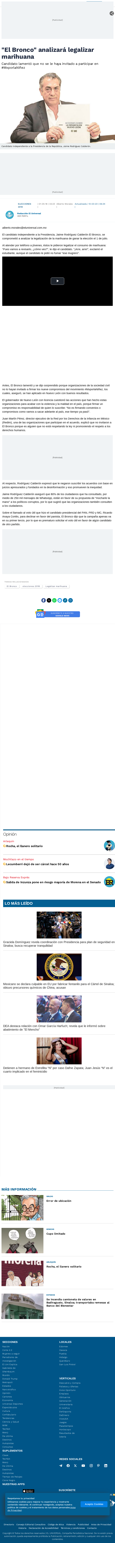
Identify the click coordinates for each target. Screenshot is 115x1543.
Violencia (70, 1524)
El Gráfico (64, 1408)
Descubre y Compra (70, 1383)
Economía (7, 1400)
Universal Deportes (12, 1404)
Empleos (64, 1393)
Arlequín (8, 841)
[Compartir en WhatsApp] (54, 600)
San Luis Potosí (67, 1364)
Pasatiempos (66, 1426)
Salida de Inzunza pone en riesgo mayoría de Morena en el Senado (53, 882)
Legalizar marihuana (56, 586)
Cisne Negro (8, 1480)
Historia (22, 1528)
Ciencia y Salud (10, 1422)
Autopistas (8, 1443)
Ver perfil (22, 216)
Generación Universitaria (66, 1403)
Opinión (9, 834)
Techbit (6, 1429)
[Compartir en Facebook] (43, 600)
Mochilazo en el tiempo (18, 859)
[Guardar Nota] (70, 600)
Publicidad (83, 1524)
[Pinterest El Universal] (98, 1466)
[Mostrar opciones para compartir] (112, 13)
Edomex (63, 1346)
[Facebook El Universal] (68, 1466)
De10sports (65, 1411)
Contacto (92, 1528)
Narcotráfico (9, 1389)
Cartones (7, 1396)
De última (7, 1436)
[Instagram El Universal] (91, 1466)
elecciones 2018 (31, 586)
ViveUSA (63, 1419)
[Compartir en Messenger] (60, 600)
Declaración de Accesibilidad (43, 1528)
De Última (7, 1466)
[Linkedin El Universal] (105, 1466)
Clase (5, 1455)
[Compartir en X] (49, 600)
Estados (6, 1386)
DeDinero (64, 1415)
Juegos (63, 1422)
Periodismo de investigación (10, 1359)
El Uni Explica (9, 1364)
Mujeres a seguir (11, 1353)
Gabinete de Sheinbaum (9, 1370)
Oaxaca (63, 1350)
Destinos (7, 1439)
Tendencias (8, 1418)
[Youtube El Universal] (83, 1466)
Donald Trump (10, 1379)
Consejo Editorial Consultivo (30, 1524)
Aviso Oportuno (67, 1390)
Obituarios (64, 1397)
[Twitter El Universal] (75, 1466)
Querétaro (64, 1361)
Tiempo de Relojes (12, 1476)
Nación (6, 1346)
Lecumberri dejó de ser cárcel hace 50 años (37, 864)
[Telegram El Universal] (60, 1466)
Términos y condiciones (73, 1528)
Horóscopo (65, 1429)
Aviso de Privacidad (101, 1524)
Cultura (6, 1411)
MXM (4, 1425)
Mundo (6, 1375)
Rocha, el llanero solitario (24, 846)
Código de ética (56, 1524)
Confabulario (9, 1414)
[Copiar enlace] (65, 600)
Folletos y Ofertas (68, 1386)
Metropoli (7, 1382)
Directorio (9, 1524)
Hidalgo (63, 1357)
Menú (5, 1432)
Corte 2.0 (7, 1350)
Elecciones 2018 (24, 205)
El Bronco (12, 586)
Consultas (7, 1447)
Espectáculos (9, 1407)
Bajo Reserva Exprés (16, 877)
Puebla (63, 1353)
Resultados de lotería (67, 1435)
